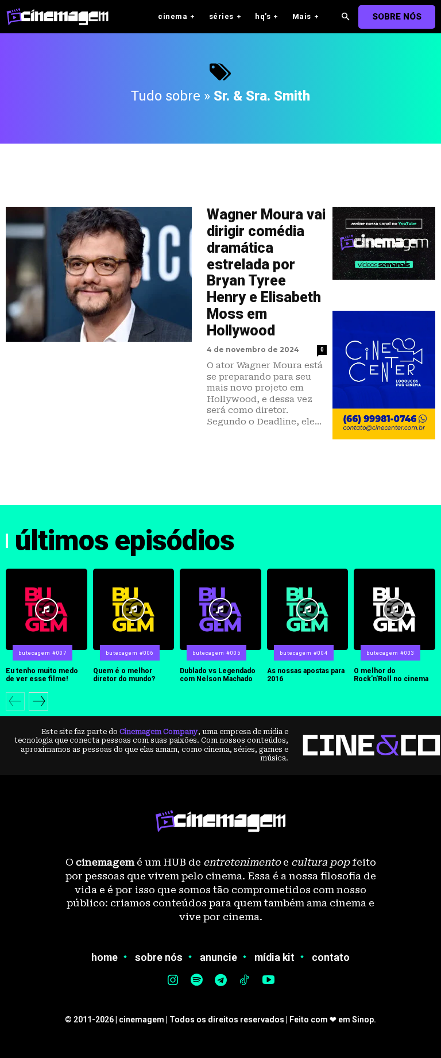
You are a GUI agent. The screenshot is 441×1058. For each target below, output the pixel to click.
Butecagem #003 (390, 653)
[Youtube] (268, 981)
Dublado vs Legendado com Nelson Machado (218, 675)
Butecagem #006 (130, 653)
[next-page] (38, 701)
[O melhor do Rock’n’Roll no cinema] (394, 609)
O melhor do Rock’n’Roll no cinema (391, 675)
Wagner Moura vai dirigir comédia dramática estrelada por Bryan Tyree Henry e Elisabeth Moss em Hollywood (266, 272)
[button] (345, 17)
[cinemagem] (63, 16)
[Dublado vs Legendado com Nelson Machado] (220, 609)
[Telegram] (220, 981)
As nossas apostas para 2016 (306, 675)
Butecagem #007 (42, 653)
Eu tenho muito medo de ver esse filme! (42, 675)
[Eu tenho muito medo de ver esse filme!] (46, 609)
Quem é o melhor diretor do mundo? (124, 675)
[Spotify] (197, 981)
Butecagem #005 (216, 653)
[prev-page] (15, 701)
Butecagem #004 (304, 653)
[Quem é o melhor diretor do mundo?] (134, 609)
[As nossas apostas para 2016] (308, 609)
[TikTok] (244, 981)
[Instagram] (173, 981)
